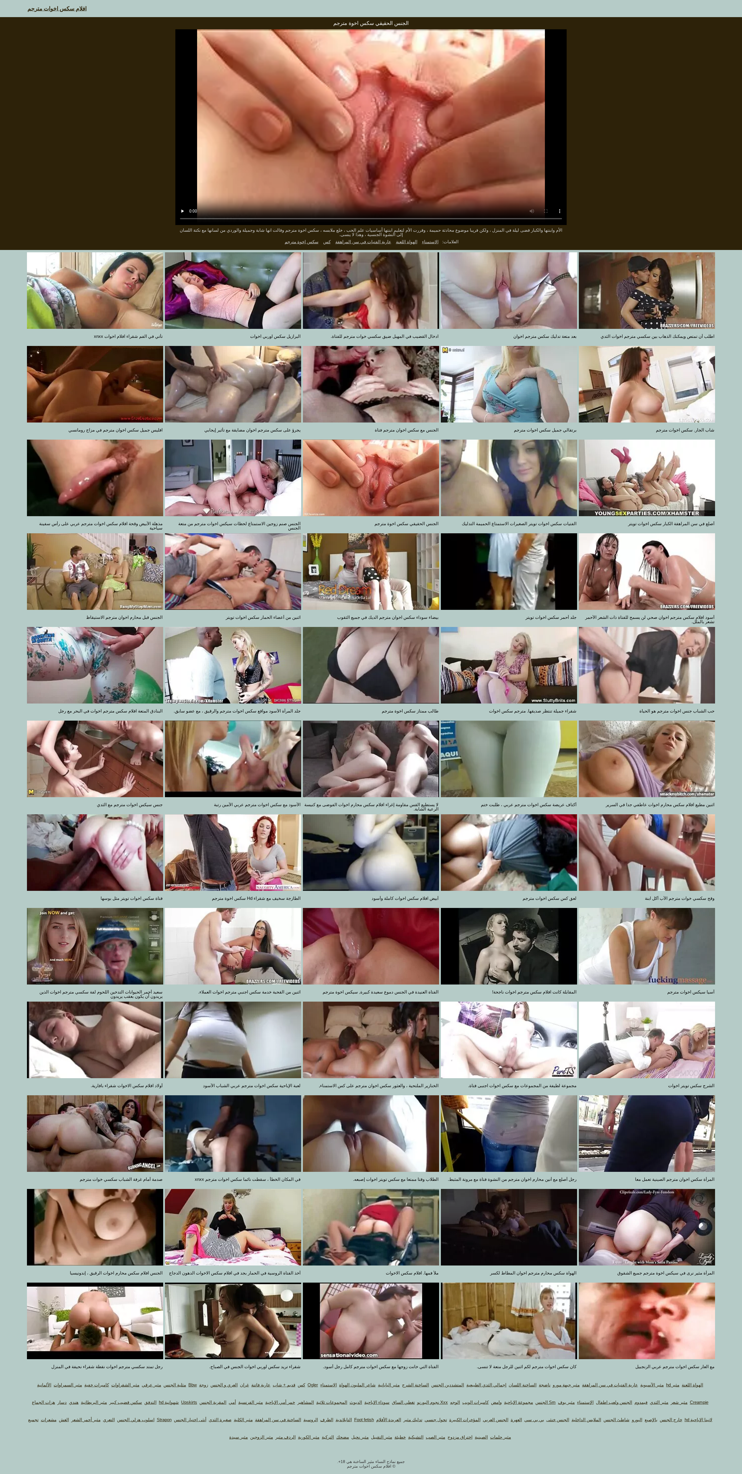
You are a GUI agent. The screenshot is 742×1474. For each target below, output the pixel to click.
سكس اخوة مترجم (302, 241)
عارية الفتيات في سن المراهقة (363, 241)
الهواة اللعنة (406, 241)
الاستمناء (430, 241)
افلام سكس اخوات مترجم (57, 9)
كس (327, 241)
